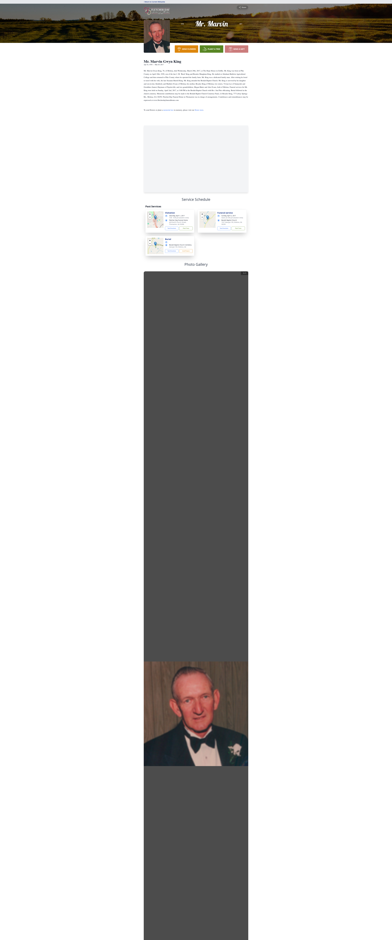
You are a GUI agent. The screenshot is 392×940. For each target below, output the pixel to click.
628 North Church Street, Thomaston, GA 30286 (177, 223)
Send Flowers (186, 251)
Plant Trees (186, 228)
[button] (155, 217)
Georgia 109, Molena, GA (177, 247)
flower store (199, 110)
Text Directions (172, 228)
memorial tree (168, 110)
